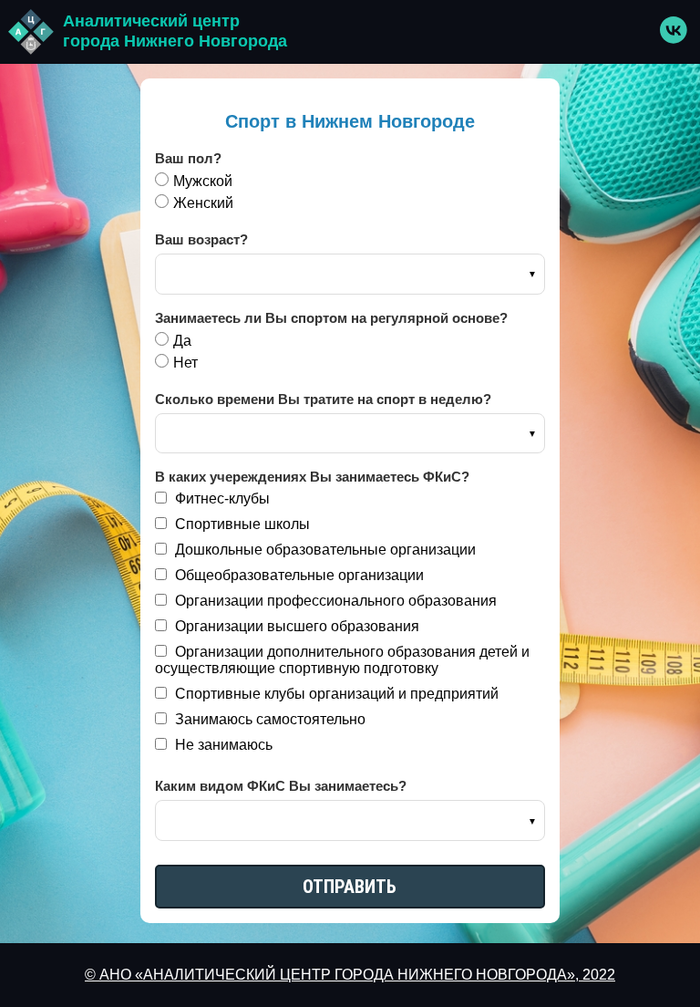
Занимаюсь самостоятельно (268, 719)
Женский (203, 203)
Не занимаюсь (222, 745)
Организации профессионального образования (334, 600)
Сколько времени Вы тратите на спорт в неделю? (323, 399)
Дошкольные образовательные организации (323, 549)
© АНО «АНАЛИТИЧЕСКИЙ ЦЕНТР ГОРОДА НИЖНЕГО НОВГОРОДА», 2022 (350, 974)
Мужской (202, 181)
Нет (185, 362)
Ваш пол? (188, 158)
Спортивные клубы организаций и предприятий (335, 693)
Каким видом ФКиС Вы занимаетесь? (281, 786)
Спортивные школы (240, 524)
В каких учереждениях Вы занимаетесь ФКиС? (312, 476)
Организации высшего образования (295, 626)
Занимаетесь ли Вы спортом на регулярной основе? (331, 318)
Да (182, 340)
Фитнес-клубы (220, 498)
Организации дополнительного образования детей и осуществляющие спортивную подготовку (342, 660)
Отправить (349, 887)
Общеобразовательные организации (297, 575)
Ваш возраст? (201, 239)
